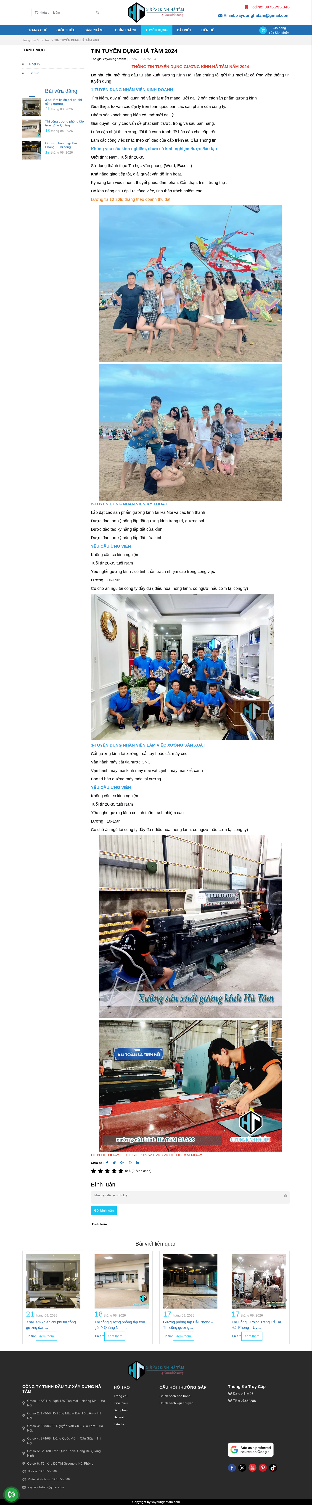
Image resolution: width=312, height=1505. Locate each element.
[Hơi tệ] (101, 1171)
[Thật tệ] (94, 1171)
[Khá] (108, 1171)
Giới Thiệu (65, 30)
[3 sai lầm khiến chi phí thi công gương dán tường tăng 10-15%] (31, 107)
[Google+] (122, 1163)
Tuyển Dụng (156, 30)
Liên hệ (119, 1424)
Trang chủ (37, 30)
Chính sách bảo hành (174, 1396)
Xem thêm (46, 1336)
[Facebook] (107, 1163)
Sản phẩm (121, 1410)
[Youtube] (252, 1467)
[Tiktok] (273, 1467)
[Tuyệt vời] (121, 1171)
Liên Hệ (207, 30)
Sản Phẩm (94, 30)
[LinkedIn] (137, 1163)
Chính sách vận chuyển (176, 1403)
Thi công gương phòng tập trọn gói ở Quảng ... (64, 123)
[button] (285, 1300)
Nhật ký (34, 64)
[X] (242, 1467)
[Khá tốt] (114, 1171)
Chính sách (125, 30)
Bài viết (184, 30)
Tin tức (45, 40)
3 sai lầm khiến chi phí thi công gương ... (63, 101)
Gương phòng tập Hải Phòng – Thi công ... (61, 145)
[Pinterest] (130, 1163)
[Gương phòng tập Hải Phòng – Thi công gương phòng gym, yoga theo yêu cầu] (31, 150)
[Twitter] (114, 1163)
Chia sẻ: (97, 1163)
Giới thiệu (121, 1403)
